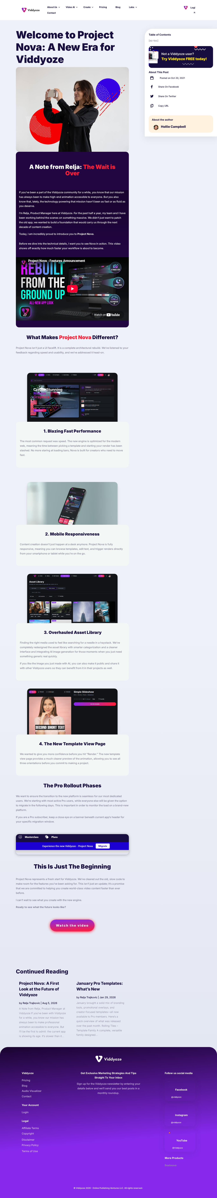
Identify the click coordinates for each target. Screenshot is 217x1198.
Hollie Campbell (173, 127)
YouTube (181, 1140)
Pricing (103, 7)
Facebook (181, 1089)
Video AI (70, 7)
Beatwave (170, 1165)
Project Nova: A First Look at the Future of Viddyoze (39, 989)
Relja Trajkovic (31, 1003)
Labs (131, 7)
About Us (52, 7)
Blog (117, 7)
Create (87, 7)
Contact (51, 12)
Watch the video (72, 925)
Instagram (181, 1115)
